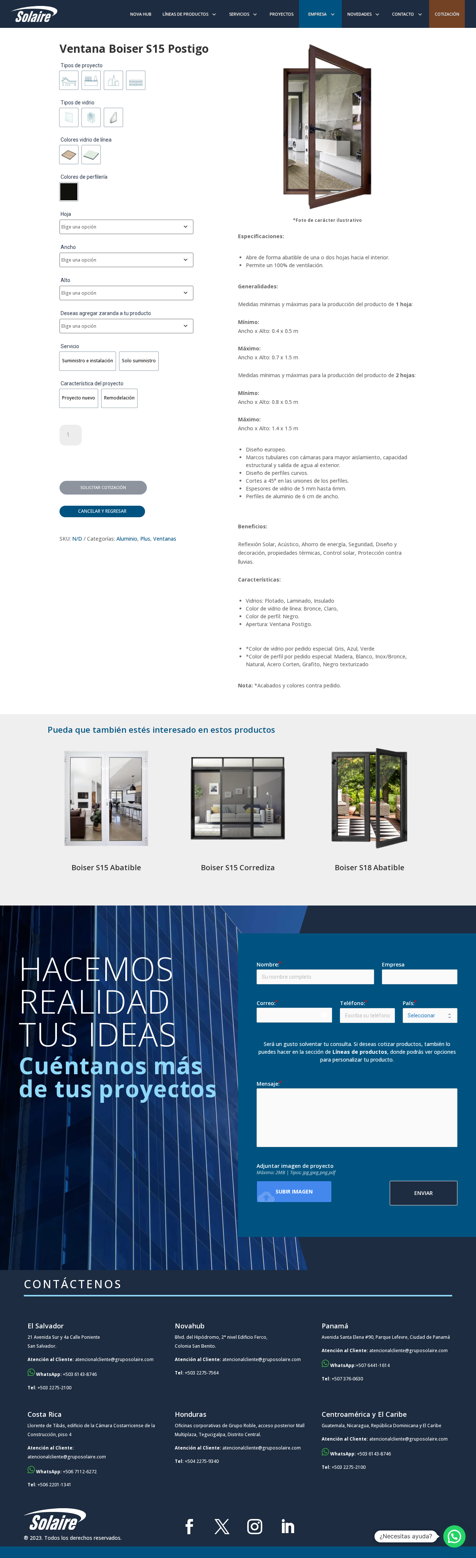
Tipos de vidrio (77, 103)
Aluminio (126, 538)
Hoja (66, 214)
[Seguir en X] (222, 1527)
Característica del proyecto (92, 383)
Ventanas (164, 538)
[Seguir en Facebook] (189, 1527)
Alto (65, 280)
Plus (145, 538)
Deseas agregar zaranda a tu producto (106, 313)
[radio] (69, 80)
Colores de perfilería (84, 177)
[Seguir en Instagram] (255, 1527)
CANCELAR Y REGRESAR (102, 511)
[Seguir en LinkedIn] (287, 1527)
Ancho (68, 247)
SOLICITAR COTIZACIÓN (103, 487)
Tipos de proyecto (82, 65)
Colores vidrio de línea (86, 140)
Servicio (70, 346)
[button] (454, 1536)
